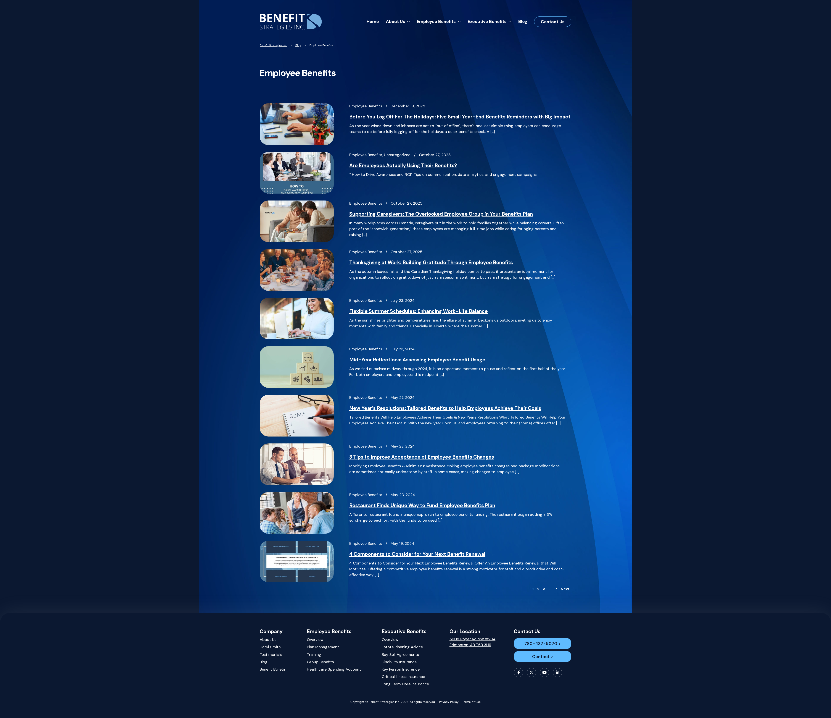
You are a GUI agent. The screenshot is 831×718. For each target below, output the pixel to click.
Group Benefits (320, 662)
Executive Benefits (404, 631)
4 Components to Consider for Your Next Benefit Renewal (417, 554)
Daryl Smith (270, 647)
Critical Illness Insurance (403, 676)
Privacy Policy (449, 702)
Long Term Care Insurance (405, 684)
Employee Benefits (329, 631)
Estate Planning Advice (402, 647)
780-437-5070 (540, 643)
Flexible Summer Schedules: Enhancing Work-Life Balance (418, 311)
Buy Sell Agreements (400, 654)
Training (314, 654)
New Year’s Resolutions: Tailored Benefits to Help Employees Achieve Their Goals (445, 408)
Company (271, 631)
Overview (315, 639)
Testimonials (271, 654)
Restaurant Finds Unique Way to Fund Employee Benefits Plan (422, 505)
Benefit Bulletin (273, 669)
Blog (263, 662)
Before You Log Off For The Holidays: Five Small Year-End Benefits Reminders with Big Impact (459, 116)
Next (565, 589)
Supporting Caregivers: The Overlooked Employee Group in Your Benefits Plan (441, 214)
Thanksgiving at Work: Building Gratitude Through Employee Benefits (431, 262)
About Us (268, 639)
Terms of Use (471, 702)
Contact (541, 656)
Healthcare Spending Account (334, 669)
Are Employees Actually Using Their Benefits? (403, 165)
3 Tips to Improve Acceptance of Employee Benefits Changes (421, 457)
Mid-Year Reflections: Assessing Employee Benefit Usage (417, 359)
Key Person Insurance (401, 669)
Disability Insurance (399, 662)
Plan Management (323, 647)
